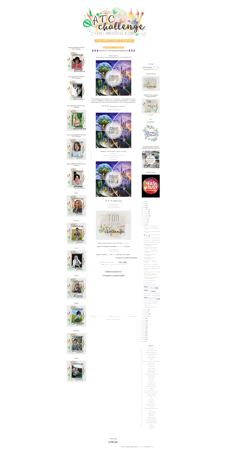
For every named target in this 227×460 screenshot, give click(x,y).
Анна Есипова (151, 356)
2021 (144, 320)
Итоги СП (107, 264)
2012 (144, 339)
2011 (144, 341)
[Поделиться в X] (123, 262)
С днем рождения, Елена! (150, 307)
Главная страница (102, 40)
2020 (144, 322)
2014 (144, 335)
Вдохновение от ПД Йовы (150, 284)
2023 (144, 207)
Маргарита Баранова (113, 109)
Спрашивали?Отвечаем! (151, 408)
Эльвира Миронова (151, 419)
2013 (144, 337)
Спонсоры (151, 406)
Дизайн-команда (151, 370)
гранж (151, 424)
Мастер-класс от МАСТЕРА (151, 392)
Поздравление (113, 264)
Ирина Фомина (151, 377)
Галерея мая (147, 305)
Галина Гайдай (151, 368)
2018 (144, 327)
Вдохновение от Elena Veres (151, 264)
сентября (146, 216)
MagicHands (113, 153)
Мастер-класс (151, 390)
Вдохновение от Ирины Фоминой (152, 240)
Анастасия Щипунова (151, 354)
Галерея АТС (151, 366)
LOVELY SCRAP (113, 157)
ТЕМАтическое (151, 412)
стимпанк (151, 428)
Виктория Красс (151, 365)
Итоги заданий (151, 385)
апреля (146, 310)
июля (145, 220)
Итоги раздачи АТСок (151, 386)
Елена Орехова (113, 204)
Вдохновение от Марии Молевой (152, 266)
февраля (146, 314)
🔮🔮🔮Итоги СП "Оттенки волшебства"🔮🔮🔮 (150, 291)
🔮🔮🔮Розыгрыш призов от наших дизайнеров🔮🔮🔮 (151, 287)
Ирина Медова (151, 375)
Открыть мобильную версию (113, 319)
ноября (146, 211)
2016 (144, 331)
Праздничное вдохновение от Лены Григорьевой (151, 278)
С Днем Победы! (148, 282)
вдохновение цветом (151, 422)
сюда (108, 254)
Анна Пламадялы (151, 357)
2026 (144, 201)
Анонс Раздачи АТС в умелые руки (151, 361)
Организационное (151, 395)
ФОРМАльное (151, 413)
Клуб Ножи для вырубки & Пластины (113, 155)
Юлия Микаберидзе (151, 421)
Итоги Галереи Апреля (149, 280)
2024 (144, 205)
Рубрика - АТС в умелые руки (151, 226)
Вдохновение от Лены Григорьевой (149, 258)
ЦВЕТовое (151, 415)
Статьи (151, 410)
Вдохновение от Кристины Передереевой (150, 245)
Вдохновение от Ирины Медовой (152, 293)
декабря (146, 209)
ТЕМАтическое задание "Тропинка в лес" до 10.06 (151, 274)
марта (145, 312)
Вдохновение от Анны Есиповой (152, 242)
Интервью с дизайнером (151, 374)
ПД (151, 397)
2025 (144, 203)
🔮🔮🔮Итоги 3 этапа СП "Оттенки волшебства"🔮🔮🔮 (152, 298)
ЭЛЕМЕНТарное (151, 417)
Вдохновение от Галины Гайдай (152, 238)
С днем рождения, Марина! (150, 303)
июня (145, 222)
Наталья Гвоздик (151, 394)
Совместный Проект (121, 264)
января (146, 316)
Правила (115, 40)
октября (146, 213)
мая (145, 224)
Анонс (151, 359)
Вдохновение (151, 363)
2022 (144, 318)
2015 (144, 333)
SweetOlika (141, 446)
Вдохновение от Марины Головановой (150, 255)
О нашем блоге (127, 40)
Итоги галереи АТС (151, 383)
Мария (151, 388)
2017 (144, 329)
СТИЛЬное (151, 403)
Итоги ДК (151, 379)
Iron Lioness (151, 348)
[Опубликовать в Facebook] (124, 262)
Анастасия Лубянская (151, 352)
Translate (155, 69)
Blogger (152, 446)
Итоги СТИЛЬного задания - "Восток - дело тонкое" (151, 248)
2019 (144, 324)
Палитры (151, 399)
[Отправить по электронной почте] (119, 262)
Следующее (93, 316)
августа (146, 218)
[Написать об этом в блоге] (121, 262)
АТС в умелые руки (151, 350)
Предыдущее (133, 316)
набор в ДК (151, 426)
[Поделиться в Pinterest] (126, 262)
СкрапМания (113, 159)
